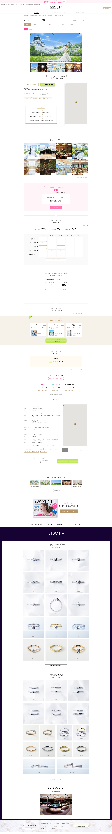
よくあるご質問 (52, 828)
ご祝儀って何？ (56, 207)
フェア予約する (67, 461)
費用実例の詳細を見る (56, 259)
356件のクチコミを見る (69, 390)
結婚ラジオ (43, 826)
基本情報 (27, 24)
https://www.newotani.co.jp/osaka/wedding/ (40, 413)
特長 (35, 24)
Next (84, 330)
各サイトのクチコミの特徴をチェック (55, 378)
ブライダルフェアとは (77, 313)
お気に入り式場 (107, 8)
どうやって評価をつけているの (75, 369)
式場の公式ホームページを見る (77, 450)
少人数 (71, 24)
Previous (27, 330)
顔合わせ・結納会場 (54, 826)
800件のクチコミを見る (42, 390)
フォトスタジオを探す (54, 823)
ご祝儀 (49, 24)
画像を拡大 (34, 67)
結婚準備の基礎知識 (65, 823)
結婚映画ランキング (65, 826)
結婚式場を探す (44, 823)
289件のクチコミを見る (56, 390)
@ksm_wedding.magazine (81, 826)
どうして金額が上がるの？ (55, 292)
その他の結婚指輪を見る (55, 779)
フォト (42, 24)
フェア (57, 24)
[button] (76, 102)
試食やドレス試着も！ (56, 340)
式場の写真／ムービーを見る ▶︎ (82, 177)
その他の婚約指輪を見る (55, 665)
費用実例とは (84, 225)
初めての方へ (43, 828)
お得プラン (64, 24)
